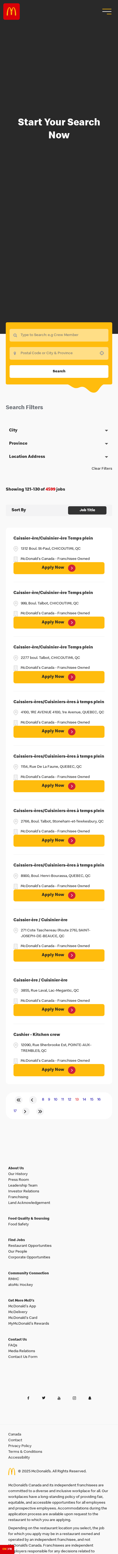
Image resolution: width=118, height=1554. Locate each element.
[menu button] (106, 11)
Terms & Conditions (25, 1452)
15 (91, 1100)
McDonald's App (22, 1306)
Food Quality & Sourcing (28, 1219)
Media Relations (21, 1351)
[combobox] (59, 353)
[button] (59, 430)
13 (77, 1100)
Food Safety (18, 1224)
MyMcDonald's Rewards (28, 1324)
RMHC (13, 1279)
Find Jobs (16, 1240)
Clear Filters (102, 469)
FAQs (12, 1345)
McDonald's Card (22, 1318)
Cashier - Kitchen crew (36, 1035)
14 (84, 1100)
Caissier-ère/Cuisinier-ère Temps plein (53, 539)
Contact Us (17, 1340)
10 (55, 1100)
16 (99, 1100)
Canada (14, 1435)
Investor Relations (23, 1191)
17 (15, 1111)
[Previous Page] (33, 1100)
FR (10, 1549)
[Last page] (40, 1111)
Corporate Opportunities (29, 1257)
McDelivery (17, 1312)
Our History (18, 1174)
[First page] (19, 1100)
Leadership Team (23, 1186)
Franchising (18, 1197)
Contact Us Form (23, 1357)
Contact (15, 1440)
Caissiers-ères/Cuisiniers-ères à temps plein (58, 702)
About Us (16, 1168)
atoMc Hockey (20, 1285)
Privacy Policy (20, 1446)
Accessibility (19, 1458)
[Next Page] (26, 1111)
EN (4, 1549)
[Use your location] (103, 353)
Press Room (18, 1180)
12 (69, 1100)
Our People (17, 1252)
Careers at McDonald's (11, 11)
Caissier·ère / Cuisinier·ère (40, 920)
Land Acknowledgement (29, 1203)
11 (62, 1100)
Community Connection (28, 1273)
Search (59, 371)
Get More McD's (21, 1301)
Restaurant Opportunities (30, 1246)
